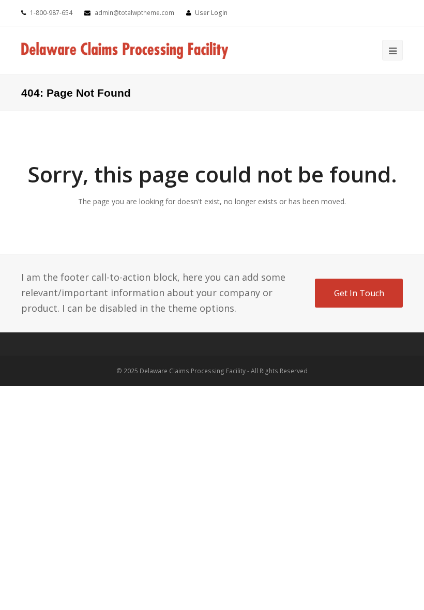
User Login (211, 12)
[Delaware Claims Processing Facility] (124, 49)
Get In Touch (359, 293)
